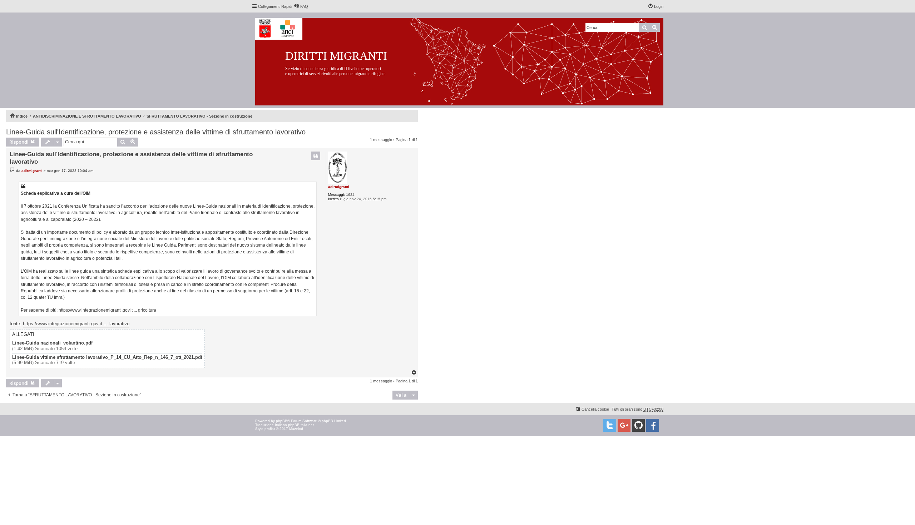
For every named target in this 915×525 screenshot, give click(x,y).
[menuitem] (301, 6)
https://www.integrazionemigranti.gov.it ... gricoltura (107, 310)
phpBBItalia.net (301, 425)
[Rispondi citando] (315, 156)
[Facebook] (652, 425)
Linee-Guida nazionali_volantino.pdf (52, 343)
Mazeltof (296, 429)
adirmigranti (338, 187)
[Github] (638, 425)
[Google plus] (624, 425)
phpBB (281, 421)
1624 (350, 195)
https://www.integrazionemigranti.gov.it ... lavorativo (76, 323)
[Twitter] (609, 425)
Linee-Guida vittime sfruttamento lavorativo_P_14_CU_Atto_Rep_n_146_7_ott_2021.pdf (107, 357)
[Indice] (465, 60)
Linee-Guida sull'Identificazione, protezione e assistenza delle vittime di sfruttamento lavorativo (156, 132)
